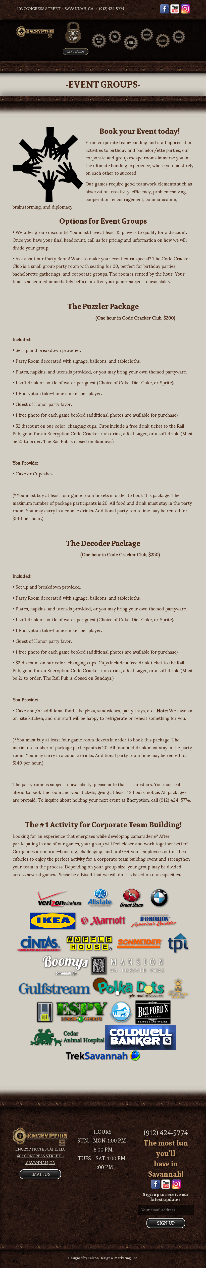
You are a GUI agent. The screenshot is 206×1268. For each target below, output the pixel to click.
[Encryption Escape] (35, 32)
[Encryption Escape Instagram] (185, 8)
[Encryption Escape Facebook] (164, 8)
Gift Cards (75, 51)
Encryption (138, 799)
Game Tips (134, 50)
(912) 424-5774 (166, 1132)
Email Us (40, 1174)
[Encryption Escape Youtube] (174, 8)
